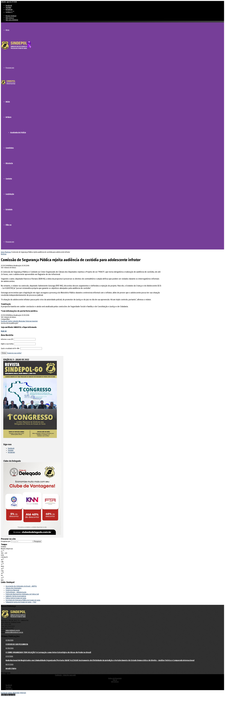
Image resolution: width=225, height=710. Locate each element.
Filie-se (8, 225)
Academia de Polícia (18, 132)
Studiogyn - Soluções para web (65, 675)
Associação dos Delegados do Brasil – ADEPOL (21, 586)
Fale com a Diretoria (12, 20)
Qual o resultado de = (10, 348)
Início (8, 102)
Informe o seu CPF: (7, 339)
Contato (9, 179)
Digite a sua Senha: (7, 344)
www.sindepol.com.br (13, 630)
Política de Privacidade (115, 678)
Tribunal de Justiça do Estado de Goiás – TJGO (21, 602)
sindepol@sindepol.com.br (14, 632)
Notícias (8, 252)
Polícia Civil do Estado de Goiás (16, 598)
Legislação (10, 194)
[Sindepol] (16, 50)
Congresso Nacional (12, 590)
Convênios (10, 148)
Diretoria (9, 163)
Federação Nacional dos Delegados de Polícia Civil (22, 594)
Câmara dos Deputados (13, 588)
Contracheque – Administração (16, 592)
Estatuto (9, 209)
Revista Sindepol (11, 16)
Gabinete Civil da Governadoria (16, 596)
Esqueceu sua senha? (14, 353)
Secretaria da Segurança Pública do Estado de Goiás (23, 600)
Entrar (4, 353)
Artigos (8, 117)
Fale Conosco (10, 18)
